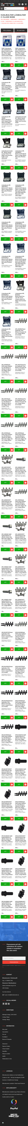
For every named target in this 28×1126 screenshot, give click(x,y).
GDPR (3, 1056)
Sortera (21, 30)
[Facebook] (3, 1004)
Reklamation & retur (7, 1058)
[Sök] (25, 8)
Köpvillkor (4, 1051)
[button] (2, 8)
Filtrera (8, 30)
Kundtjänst (4, 1036)
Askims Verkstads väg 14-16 (9, 985)
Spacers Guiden (6, 1046)
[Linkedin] (9, 1004)
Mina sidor (4, 1029)
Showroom (4, 1043)
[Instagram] (6, 1004)
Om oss (4, 1034)
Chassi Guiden (5, 1048)
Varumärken (5, 1031)
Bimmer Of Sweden (7, 1039)
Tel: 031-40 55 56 (6, 992)
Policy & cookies (6, 1053)
